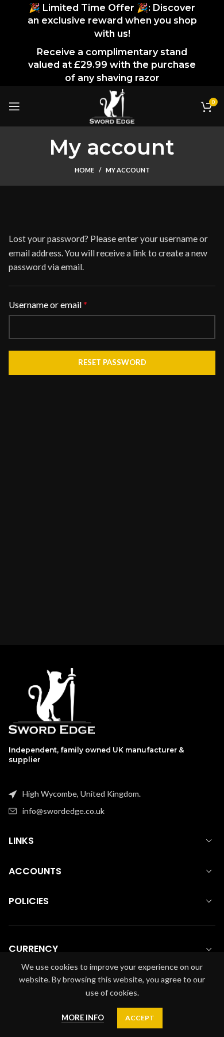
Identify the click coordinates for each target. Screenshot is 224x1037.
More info (82, 1017)
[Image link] (52, 700)
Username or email (48, 304)
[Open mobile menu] (14, 106)
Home (84, 170)
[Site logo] (112, 105)
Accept (140, 1017)
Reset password (112, 362)
